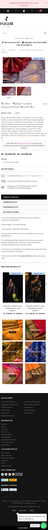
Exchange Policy (10, 207)
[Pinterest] (9, 474)
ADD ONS (4, 159)
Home (3, 50)
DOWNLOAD (24, 5)
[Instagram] (6, 474)
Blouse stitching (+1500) (12, 162)
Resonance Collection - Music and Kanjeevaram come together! (13, 308)
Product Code (6, 113)
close (46, 2)
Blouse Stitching (11, 212)
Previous (44, 104)
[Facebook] (2, 474)
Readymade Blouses (26, 256)
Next (46, 104)
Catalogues (12, 50)
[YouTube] (13, 474)
